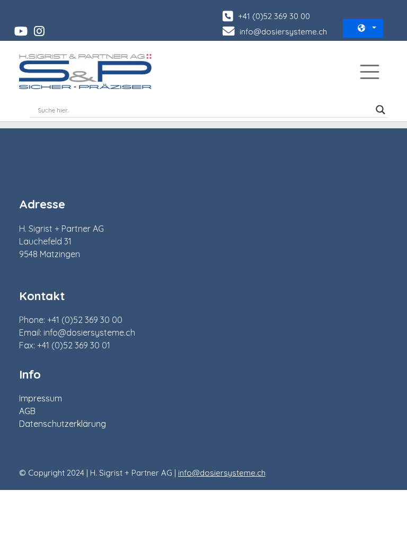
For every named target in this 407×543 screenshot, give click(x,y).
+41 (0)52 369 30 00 (273, 16)
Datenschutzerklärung (62, 423)
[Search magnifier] (380, 109)
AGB (27, 411)
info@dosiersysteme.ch (282, 32)
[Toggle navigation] (369, 72)
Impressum (40, 398)
